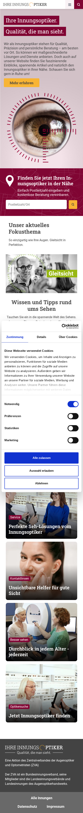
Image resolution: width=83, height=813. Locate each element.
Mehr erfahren (22, 82)
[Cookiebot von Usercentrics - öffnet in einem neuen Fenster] (62, 326)
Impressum (55, 806)
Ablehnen (41, 483)
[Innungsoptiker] (25, 4)
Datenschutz (27, 806)
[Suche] (78, 4)
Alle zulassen (42, 457)
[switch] (73, 416)
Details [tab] (41, 337)
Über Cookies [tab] (68, 337)
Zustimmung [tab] (15, 337)
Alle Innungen (41, 798)
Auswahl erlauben (41, 470)
